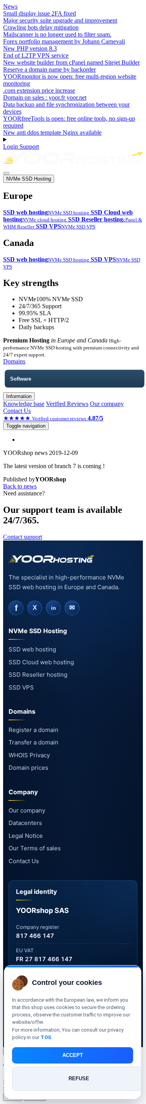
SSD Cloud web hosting (41, 662)
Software (20, 379)
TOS (45, 1037)
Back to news (20, 486)
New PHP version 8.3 (30, 48)
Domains (14, 361)
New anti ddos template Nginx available (52, 132)
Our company (107, 403)
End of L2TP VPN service (36, 55)
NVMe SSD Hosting (28, 179)
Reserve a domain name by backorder (49, 69)
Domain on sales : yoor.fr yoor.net (44, 97)
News (10, 6)
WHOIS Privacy (29, 755)
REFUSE (79, 1078)
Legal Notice (26, 835)
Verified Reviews (67, 403)
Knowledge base (23, 403)
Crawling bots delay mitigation (41, 27)
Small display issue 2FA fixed (39, 13)
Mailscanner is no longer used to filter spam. (57, 34)
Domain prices (28, 767)
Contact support (22, 537)
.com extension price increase (39, 90)
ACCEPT (72, 1055)
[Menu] (6, 173)
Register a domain (33, 730)
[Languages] (73, 139)
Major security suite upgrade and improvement (60, 20)
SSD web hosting (32, 649)
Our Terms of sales (35, 848)
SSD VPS (21, 687)
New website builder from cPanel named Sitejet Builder (71, 62)
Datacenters (25, 823)
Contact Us (17, 410)
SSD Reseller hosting (38, 674)
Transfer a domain (33, 742)
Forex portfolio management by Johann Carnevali (64, 41)
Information (19, 396)
